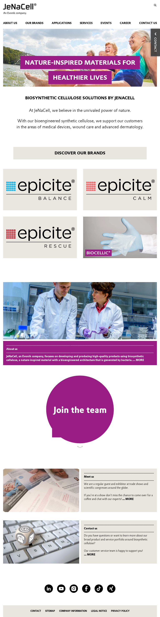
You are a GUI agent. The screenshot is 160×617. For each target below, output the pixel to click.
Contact (35, 611)
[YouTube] (61, 588)
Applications (61, 23)
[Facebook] (86, 588)
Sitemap (50, 611)
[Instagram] (74, 588)
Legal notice (99, 611)
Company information (73, 611)
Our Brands (34, 23)
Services (86, 23)
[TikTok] (99, 588)
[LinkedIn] (49, 588)
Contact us (148, 23)
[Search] (155, 5)
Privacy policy (120, 611)
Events (106, 23)
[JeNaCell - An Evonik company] (26, 9)
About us (10, 23)
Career (125, 23)
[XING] (111, 588)
